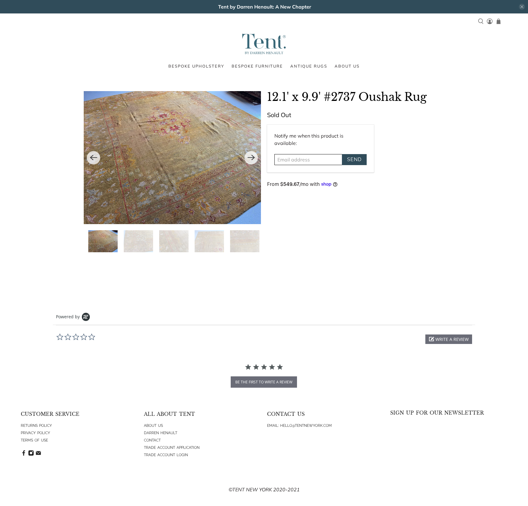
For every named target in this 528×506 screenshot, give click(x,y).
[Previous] (93, 157)
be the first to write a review (263, 382)
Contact (152, 440)
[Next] (251, 157)
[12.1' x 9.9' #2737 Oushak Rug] (172, 157)
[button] (448, 339)
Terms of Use (34, 440)
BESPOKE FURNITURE (257, 66)
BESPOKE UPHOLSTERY (196, 66)
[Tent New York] (264, 44)
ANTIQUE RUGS (308, 66)
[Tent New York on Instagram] (31, 454)
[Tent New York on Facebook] (24, 454)
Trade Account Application (172, 447)
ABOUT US (347, 66)
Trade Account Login (166, 455)
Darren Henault (160, 433)
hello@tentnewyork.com (306, 425)
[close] (522, 7)
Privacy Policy (35, 433)
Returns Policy (36, 425)
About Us (153, 425)
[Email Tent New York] (38, 454)
